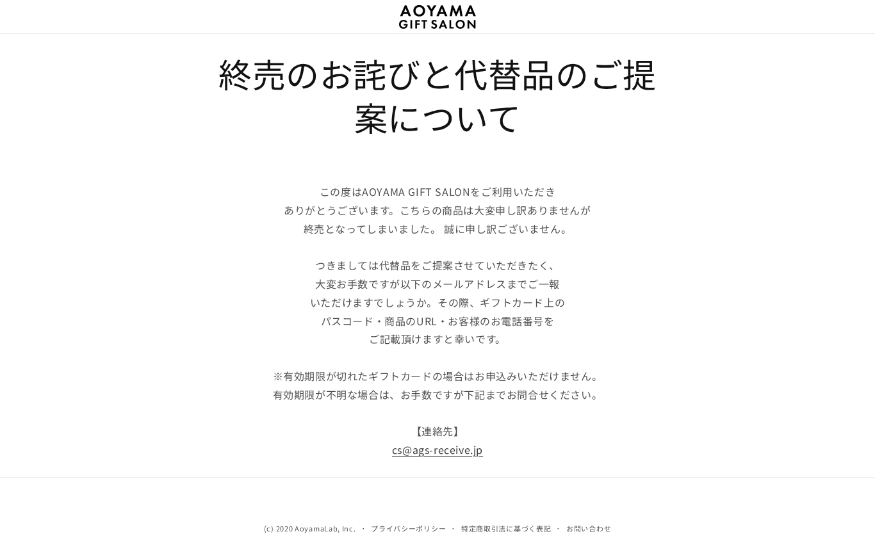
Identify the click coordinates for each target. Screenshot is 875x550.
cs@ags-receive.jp (437, 449)
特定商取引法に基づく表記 (506, 528)
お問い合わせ (588, 528)
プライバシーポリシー (408, 528)
